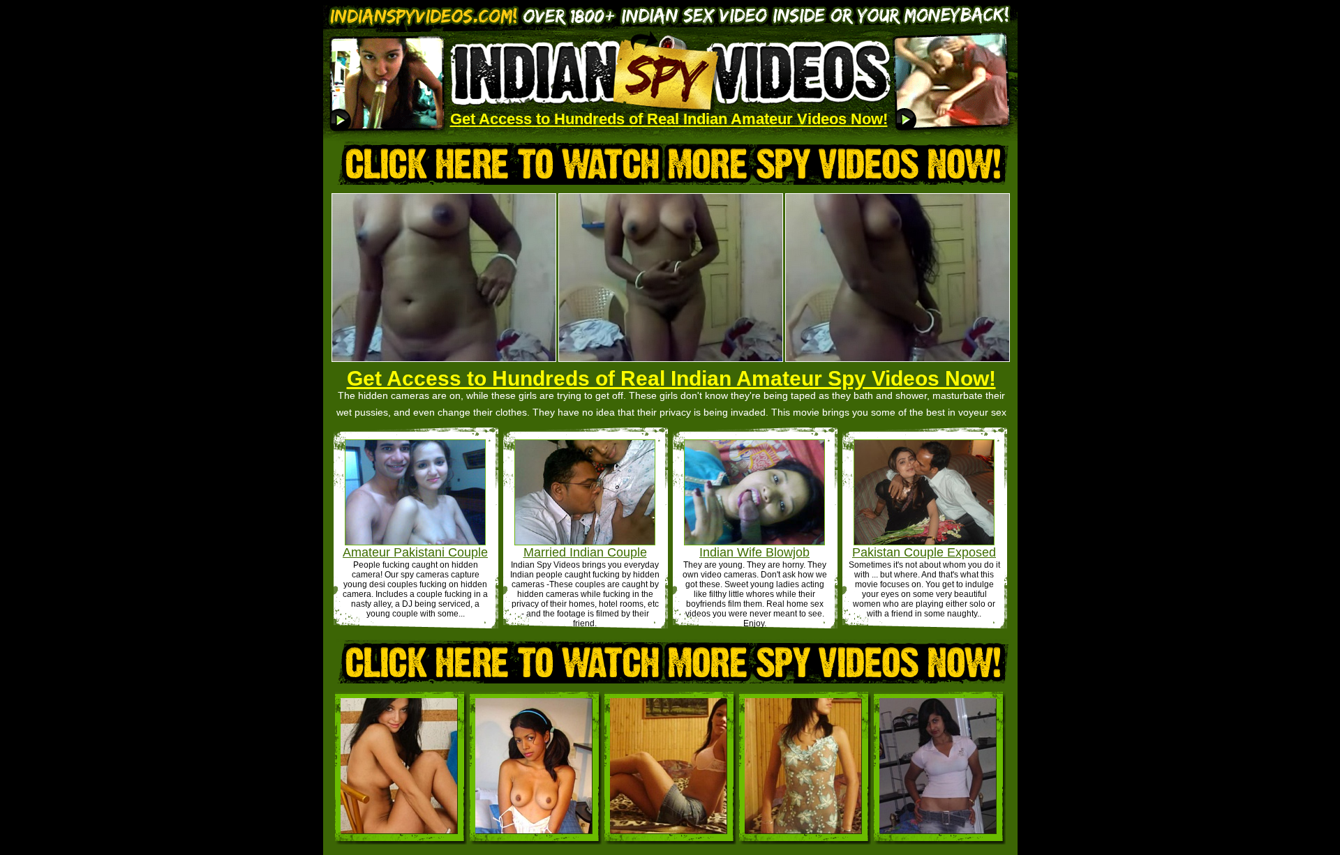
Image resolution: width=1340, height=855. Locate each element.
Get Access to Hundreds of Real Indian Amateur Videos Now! (669, 119)
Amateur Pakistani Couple (415, 552)
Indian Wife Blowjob (754, 552)
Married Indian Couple (585, 552)
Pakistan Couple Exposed (924, 552)
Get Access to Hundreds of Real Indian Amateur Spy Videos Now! (671, 378)
